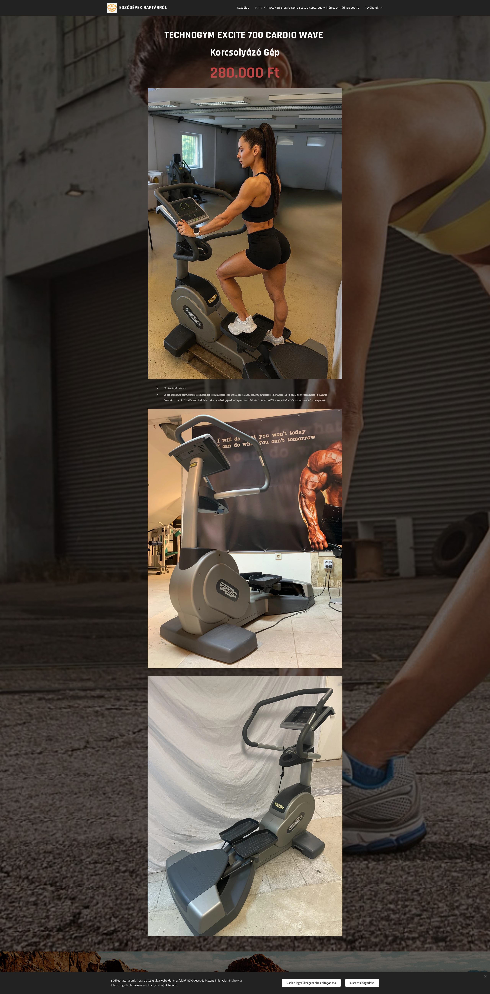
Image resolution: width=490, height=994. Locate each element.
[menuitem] (244, 8)
